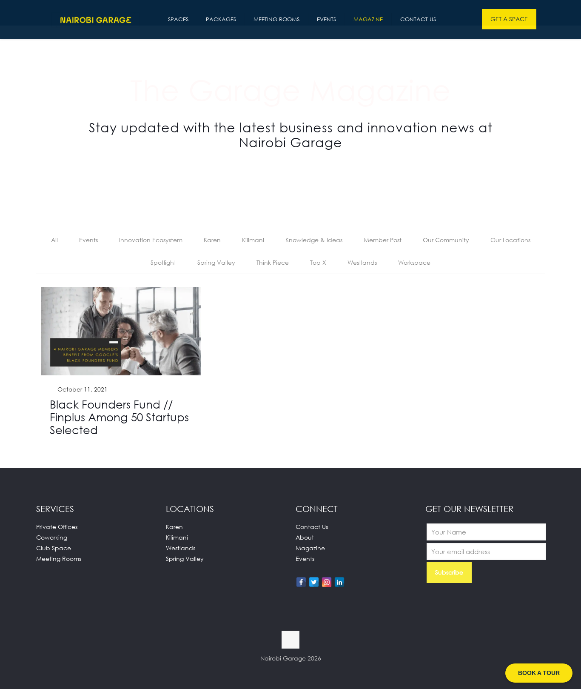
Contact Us (312, 526)
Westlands (362, 262)
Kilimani (253, 239)
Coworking (51, 537)
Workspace (414, 262)
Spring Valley (216, 262)
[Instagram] (327, 582)
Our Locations (510, 239)
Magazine (310, 548)
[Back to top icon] (290, 640)
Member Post (383, 239)
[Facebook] (301, 582)
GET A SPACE (509, 19)
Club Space (53, 548)
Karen (212, 239)
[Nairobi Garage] (96, 19)
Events (88, 239)
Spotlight (163, 262)
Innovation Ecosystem (150, 239)
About (305, 537)
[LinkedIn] (339, 582)
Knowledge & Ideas (313, 239)
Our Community (446, 239)
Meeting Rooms (58, 558)
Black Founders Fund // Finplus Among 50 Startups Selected (119, 417)
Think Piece (272, 262)
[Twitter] (314, 582)
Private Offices (56, 526)
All (54, 239)
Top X (318, 262)
